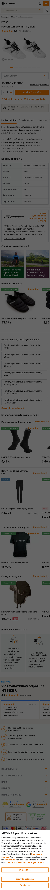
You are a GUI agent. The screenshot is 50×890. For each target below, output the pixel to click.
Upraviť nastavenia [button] (25, 879)
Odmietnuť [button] (25, 885)
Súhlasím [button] (25, 869)
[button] (9, 860)
